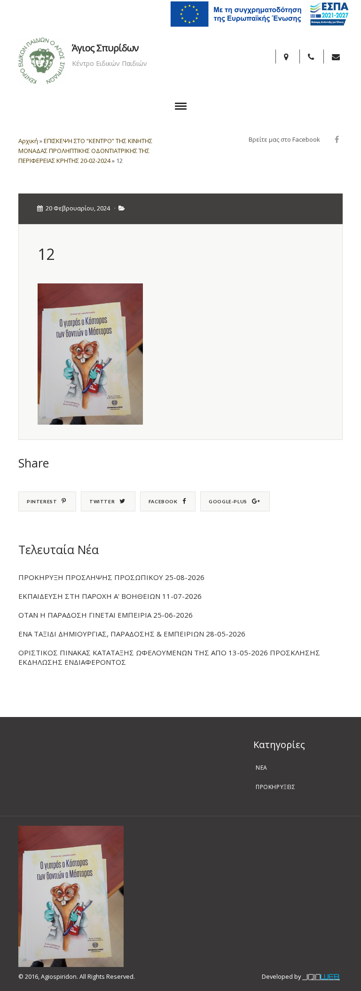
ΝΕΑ (261, 768)
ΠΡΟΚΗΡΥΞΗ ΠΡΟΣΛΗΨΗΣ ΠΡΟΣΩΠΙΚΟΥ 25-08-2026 (111, 577)
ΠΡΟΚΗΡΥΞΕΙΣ (276, 787)
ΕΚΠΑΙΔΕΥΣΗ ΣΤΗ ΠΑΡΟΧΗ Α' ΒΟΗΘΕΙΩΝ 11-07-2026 (110, 596)
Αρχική (28, 141)
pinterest (42, 501)
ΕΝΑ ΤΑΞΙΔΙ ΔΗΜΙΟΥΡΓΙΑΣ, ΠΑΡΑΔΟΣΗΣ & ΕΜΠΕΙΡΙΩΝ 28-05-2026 (131, 633)
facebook (163, 501)
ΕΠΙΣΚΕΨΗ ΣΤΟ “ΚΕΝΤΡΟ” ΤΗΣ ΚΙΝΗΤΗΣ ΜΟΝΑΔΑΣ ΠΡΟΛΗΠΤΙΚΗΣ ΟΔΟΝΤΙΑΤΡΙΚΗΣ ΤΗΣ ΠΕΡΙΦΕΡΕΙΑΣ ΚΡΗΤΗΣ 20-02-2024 (85, 151)
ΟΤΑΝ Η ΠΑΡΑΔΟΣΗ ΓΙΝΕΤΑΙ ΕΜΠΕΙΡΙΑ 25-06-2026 (105, 615)
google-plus (228, 501)
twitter (102, 501)
